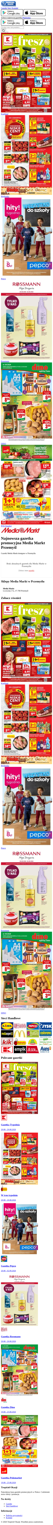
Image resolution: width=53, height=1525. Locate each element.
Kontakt (15, 8)
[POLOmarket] (26, 524)
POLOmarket (6, 526)
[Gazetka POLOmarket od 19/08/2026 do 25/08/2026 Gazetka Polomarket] (19, 1466)
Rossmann (5, 361)
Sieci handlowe (12, 1506)
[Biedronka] (26, 194)
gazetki (31, 570)
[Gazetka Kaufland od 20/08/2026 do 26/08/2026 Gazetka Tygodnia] (19, 1113)
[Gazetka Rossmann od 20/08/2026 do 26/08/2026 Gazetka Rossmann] (19, 1325)
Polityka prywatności (14, 1515)
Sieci (9, 8)
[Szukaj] (3, 31)
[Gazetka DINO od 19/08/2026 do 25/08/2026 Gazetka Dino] (19, 1396)
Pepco (3, 279)
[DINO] (26, 441)
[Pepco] (26, 277)
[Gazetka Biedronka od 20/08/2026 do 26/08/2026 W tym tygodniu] (19, 1184)
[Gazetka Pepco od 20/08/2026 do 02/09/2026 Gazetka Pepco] (19, 1255)
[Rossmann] (26, 359)
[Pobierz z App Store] (35, 15)
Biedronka (26, 18)
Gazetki (4, 8)
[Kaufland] (26, 112)
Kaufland (4, 114)
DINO (3, 444)
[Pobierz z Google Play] (12, 15)
